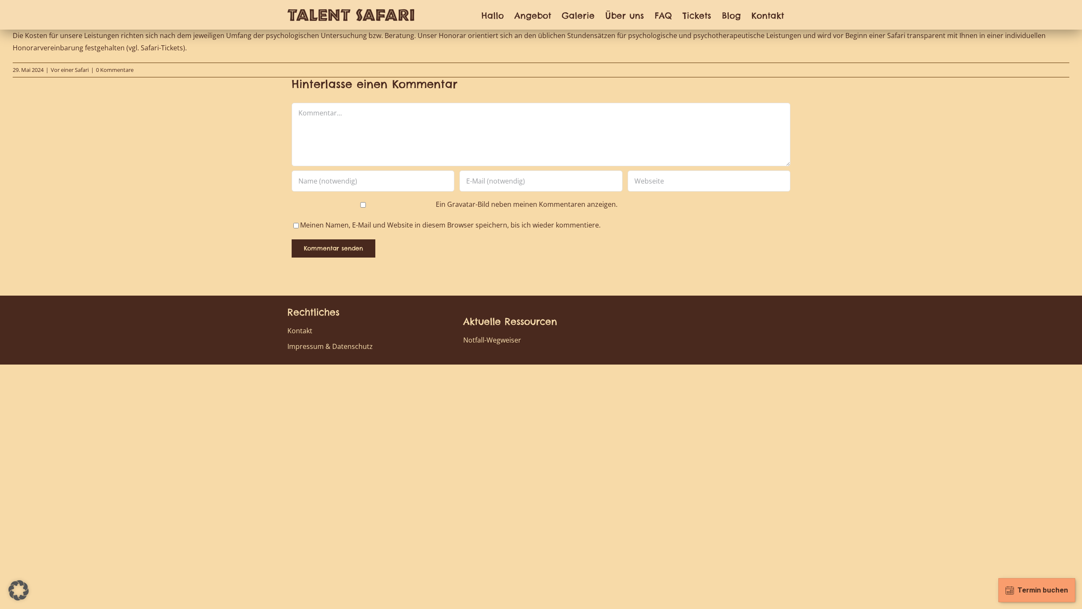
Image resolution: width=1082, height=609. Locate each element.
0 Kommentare (115, 70)
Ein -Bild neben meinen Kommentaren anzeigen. (527, 204)
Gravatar (461, 204)
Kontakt (299, 330)
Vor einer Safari (70, 70)
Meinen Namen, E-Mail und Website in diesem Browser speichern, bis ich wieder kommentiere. (450, 225)
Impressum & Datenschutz (330, 346)
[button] (18, 590)
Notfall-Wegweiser (492, 340)
